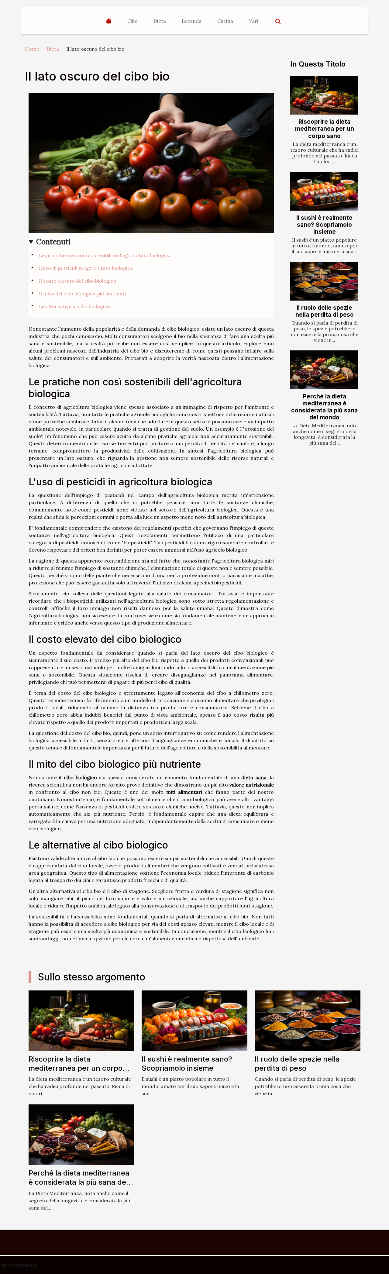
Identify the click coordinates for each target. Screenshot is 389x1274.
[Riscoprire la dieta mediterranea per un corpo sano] (324, 95)
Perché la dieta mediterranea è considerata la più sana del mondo (324, 407)
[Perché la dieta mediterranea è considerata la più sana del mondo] (324, 369)
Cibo (132, 21)
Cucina (225, 21)
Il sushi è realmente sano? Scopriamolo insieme (324, 224)
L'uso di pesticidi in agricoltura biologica (86, 268)
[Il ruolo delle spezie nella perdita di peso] (324, 281)
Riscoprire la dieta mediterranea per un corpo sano (324, 128)
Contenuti (53, 241)
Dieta (159, 21)
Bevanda (191, 21)
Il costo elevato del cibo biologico (77, 281)
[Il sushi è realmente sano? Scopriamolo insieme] (324, 191)
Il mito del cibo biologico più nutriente (83, 294)
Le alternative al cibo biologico (74, 306)
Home (32, 49)
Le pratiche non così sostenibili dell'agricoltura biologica (105, 255)
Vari (253, 21)
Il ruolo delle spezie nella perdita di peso (324, 311)
